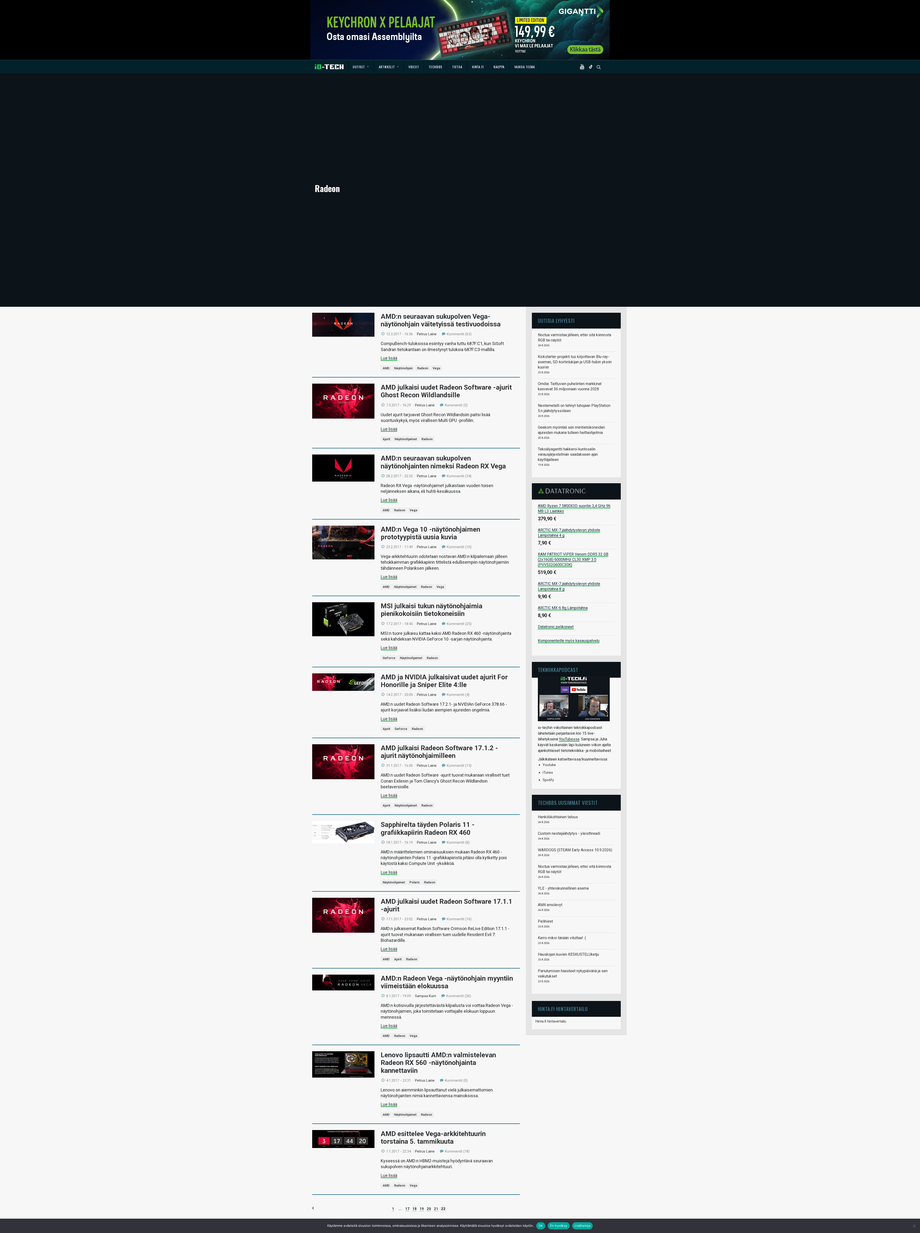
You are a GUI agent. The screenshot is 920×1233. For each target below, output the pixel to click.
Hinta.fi (478, 66)
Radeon (422, 368)
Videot (413, 66)
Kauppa (499, 66)
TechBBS (435, 66)
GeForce (389, 658)
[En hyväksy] (914, 1225)
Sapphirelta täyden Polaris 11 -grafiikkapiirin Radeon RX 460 (428, 828)
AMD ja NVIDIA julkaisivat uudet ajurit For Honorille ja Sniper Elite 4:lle (444, 681)
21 (436, 1209)
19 (422, 1209)
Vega (436, 368)
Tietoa (457, 66)
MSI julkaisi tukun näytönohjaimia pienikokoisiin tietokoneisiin (431, 610)
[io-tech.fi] (329, 66)
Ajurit (386, 439)
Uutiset (359, 66)
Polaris (414, 882)
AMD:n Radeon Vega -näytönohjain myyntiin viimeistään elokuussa (447, 982)
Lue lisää (389, 358)
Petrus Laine (427, 334)
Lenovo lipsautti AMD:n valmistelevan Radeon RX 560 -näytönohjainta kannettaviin (438, 1062)
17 (407, 1209)
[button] (583, 67)
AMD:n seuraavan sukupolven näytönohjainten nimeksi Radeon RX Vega (443, 462)
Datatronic (563, 491)
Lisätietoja (582, 1225)
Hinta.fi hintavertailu (550, 1021)
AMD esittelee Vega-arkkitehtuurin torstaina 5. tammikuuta (433, 1137)
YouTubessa (569, 739)
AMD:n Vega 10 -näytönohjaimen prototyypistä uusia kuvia (430, 533)
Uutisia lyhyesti (556, 320)
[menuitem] (361, 67)
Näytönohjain (403, 368)
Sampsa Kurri (425, 996)
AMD (386, 368)
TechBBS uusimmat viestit (568, 802)
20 (429, 1209)
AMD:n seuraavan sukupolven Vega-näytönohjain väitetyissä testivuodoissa (440, 320)
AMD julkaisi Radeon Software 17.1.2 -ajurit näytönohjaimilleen (439, 752)
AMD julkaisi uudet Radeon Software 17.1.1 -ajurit (446, 905)
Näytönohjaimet (406, 439)
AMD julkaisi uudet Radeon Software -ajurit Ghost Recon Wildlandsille (446, 391)
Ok (541, 1225)
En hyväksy (559, 1225)
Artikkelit (387, 66)
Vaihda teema (524, 66)
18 (414, 1209)
